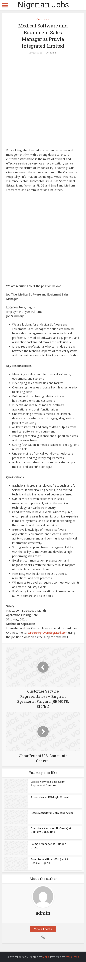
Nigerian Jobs (43, 4)
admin (53, 52)
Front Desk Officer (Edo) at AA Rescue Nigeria (49, 861)
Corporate (43, 19)
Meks (45, 957)
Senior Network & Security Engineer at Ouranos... (48, 783)
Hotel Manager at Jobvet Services (52, 813)
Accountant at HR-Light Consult (50, 797)
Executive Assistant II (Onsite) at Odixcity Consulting (51, 830)
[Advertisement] (43, 103)
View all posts (43, 929)
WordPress (72, 957)
